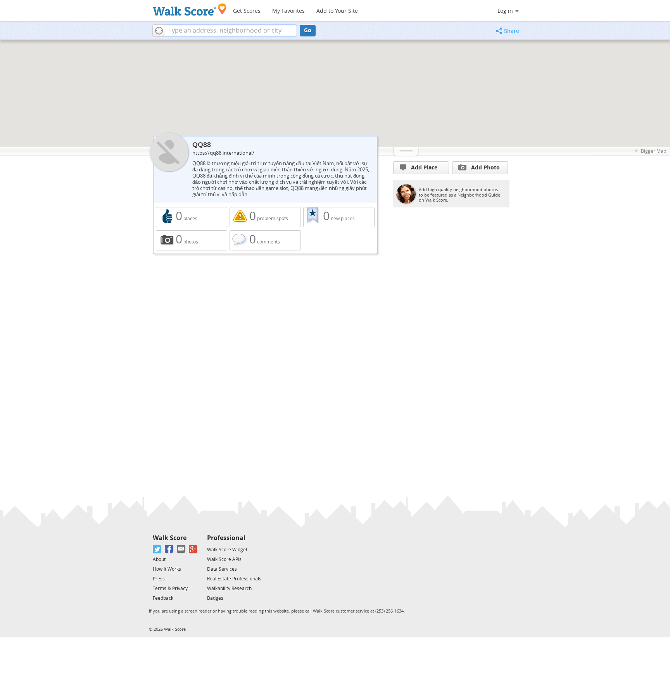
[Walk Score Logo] (190, 9)
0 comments (265, 240)
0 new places (339, 217)
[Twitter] (157, 549)
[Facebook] (169, 549)
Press (159, 579)
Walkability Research (229, 588)
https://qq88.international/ (223, 153)
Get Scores (247, 11)
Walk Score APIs (224, 559)
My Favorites (288, 11)
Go (307, 30)
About (159, 559)
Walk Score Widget (227, 549)
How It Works (167, 569)
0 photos (191, 240)
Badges (215, 598)
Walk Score (169, 538)
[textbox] (231, 30)
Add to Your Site (337, 11)
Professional (226, 538)
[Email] (181, 549)
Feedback (163, 598)
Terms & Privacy (170, 588)
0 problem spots (265, 217)
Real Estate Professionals (234, 579)
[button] (158, 30)
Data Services (222, 569)
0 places (191, 217)
